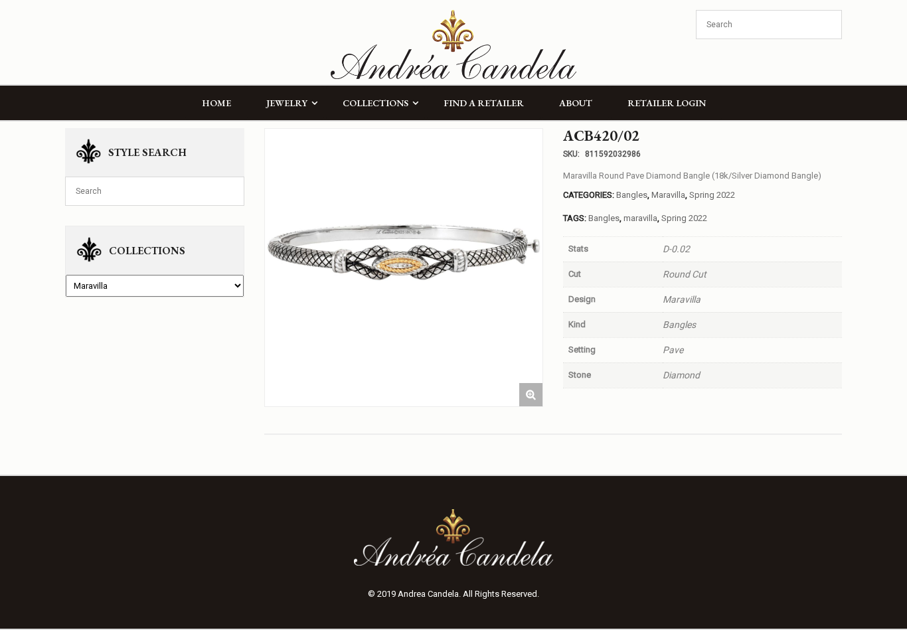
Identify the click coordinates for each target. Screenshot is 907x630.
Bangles (631, 195)
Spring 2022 (712, 195)
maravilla (640, 218)
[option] (403, 267)
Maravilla (668, 195)
